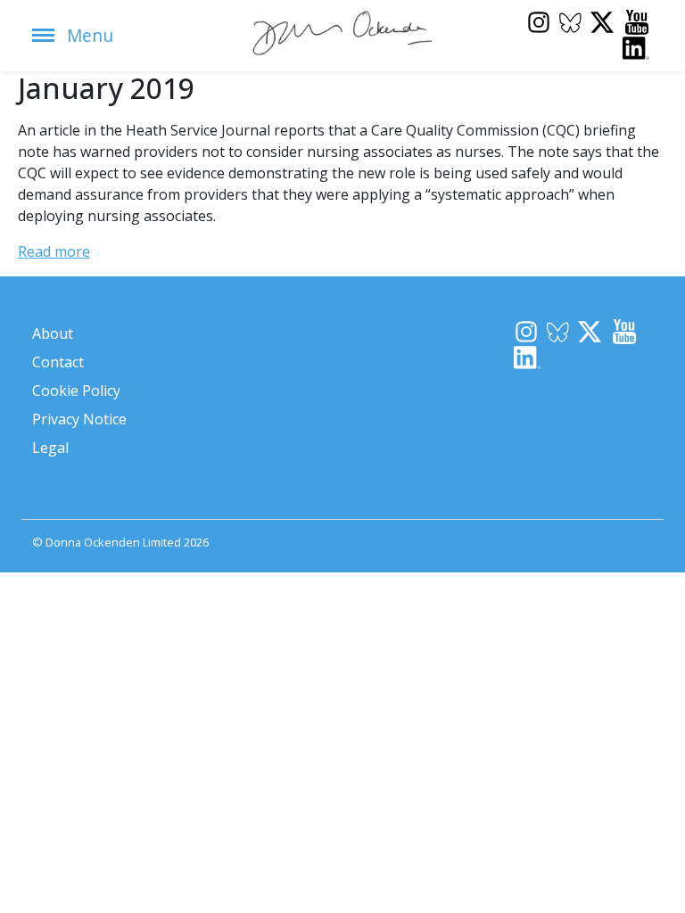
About (52, 333)
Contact (58, 362)
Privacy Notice (79, 419)
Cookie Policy (76, 390)
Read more (54, 251)
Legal (50, 447)
